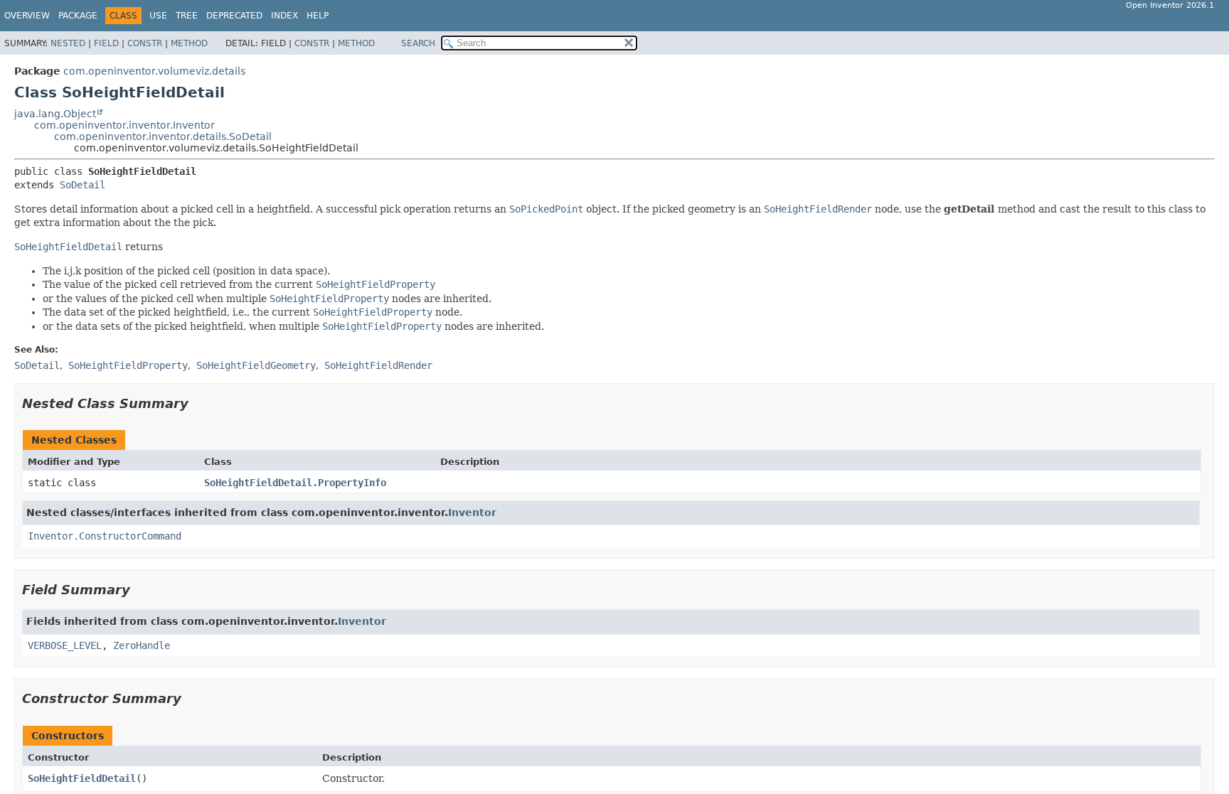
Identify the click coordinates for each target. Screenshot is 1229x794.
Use (158, 16)
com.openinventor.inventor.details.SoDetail (163, 136)
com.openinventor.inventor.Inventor (124, 125)
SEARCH (418, 43)
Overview (27, 16)
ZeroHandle (141, 645)
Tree (187, 16)
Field (106, 43)
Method (189, 43)
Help (318, 16)
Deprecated (234, 16)
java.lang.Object (55, 113)
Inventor (472, 512)
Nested (67, 43)
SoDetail (82, 185)
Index (284, 16)
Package (77, 16)
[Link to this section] (198, 403)
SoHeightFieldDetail (82, 778)
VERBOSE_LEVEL (65, 645)
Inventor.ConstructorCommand (104, 536)
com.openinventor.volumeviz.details (154, 71)
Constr (144, 43)
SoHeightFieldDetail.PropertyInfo (295, 482)
